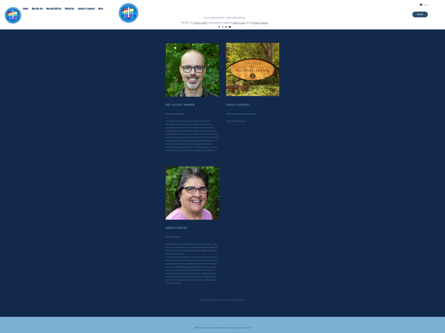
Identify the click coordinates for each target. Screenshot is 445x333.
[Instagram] (226, 27)
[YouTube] (230, 27)
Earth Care (239, 22)
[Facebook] (223, 27)
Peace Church (260, 22)
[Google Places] (219, 27)
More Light (200, 22)
